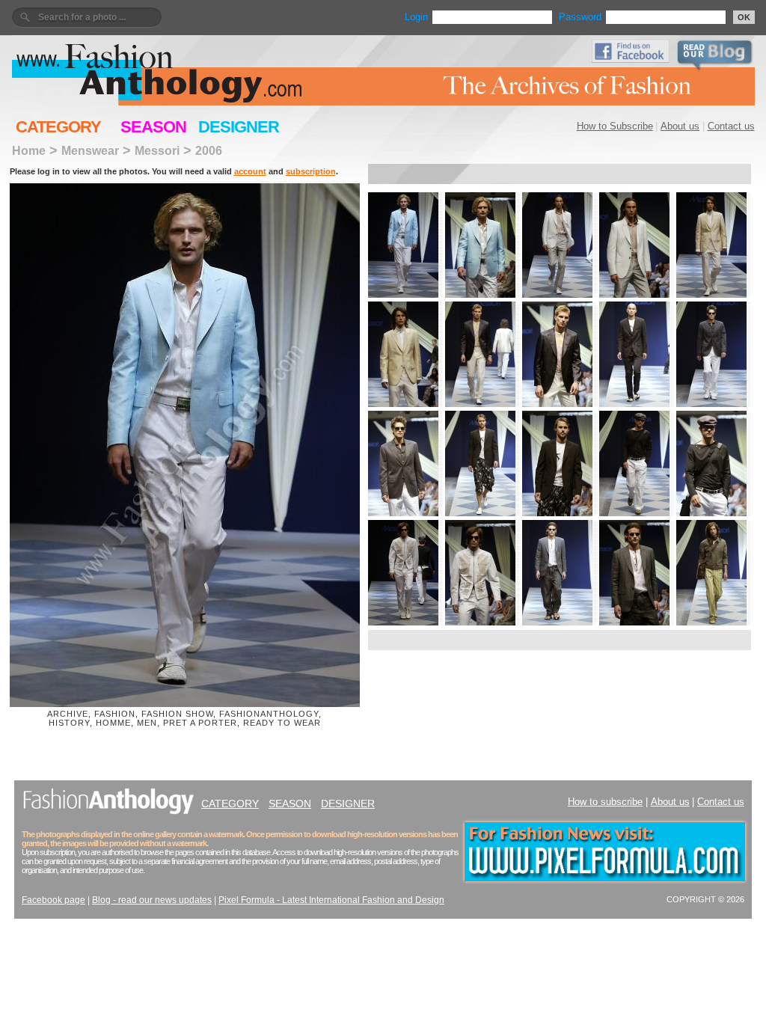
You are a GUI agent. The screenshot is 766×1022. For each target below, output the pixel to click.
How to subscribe (605, 801)
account (250, 171)
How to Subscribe (615, 126)
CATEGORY (58, 126)
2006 (208, 150)
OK (744, 17)
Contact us (731, 126)
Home (29, 150)
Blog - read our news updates (152, 900)
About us (680, 126)
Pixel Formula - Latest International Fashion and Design (331, 900)
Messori (157, 150)
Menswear (90, 150)
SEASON (153, 126)
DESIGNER (238, 126)
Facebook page (53, 900)
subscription (311, 171)
